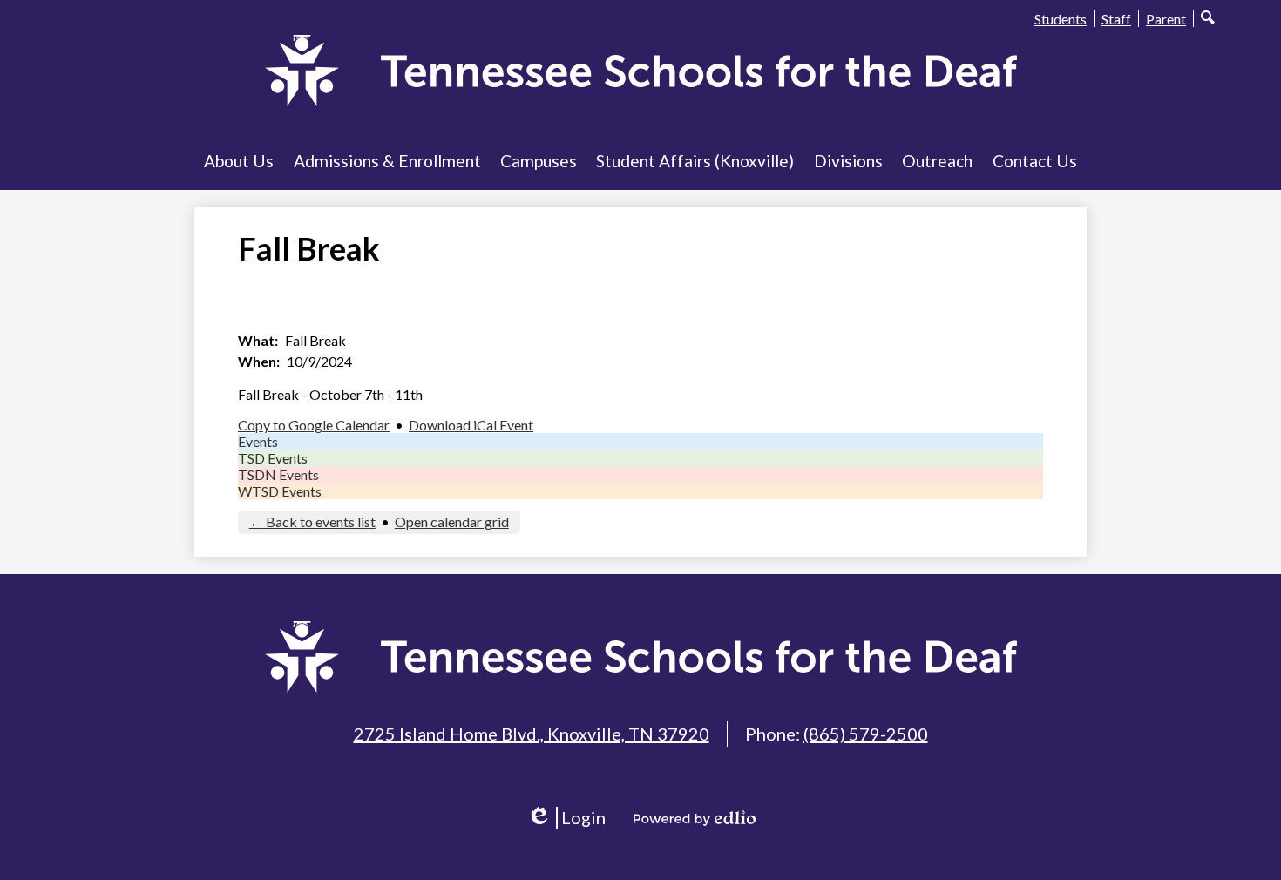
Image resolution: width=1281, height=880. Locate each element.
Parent (1166, 18)
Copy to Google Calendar (314, 424)
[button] (238, 160)
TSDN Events (278, 474)
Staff (1116, 18)
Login (572, 818)
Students (1060, 18)
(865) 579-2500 (865, 733)
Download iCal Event (471, 424)
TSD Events (273, 458)
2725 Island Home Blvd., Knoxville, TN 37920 (531, 733)
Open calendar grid (452, 521)
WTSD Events (280, 491)
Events (258, 441)
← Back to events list (312, 521)
